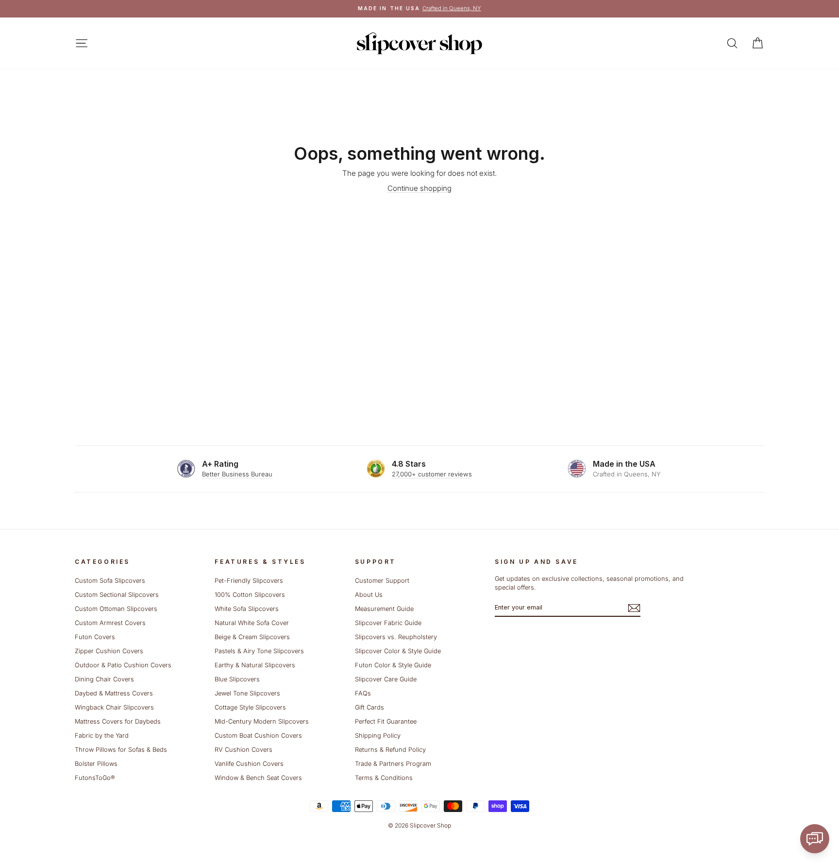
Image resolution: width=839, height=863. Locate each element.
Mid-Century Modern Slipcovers (262, 721)
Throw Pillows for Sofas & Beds (121, 749)
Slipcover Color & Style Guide (398, 651)
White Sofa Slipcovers (247, 608)
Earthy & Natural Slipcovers (255, 665)
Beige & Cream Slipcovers (252, 637)
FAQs (363, 693)
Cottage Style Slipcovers (250, 707)
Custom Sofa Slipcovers (110, 580)
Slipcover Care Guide (386, 679)
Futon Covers (95, 637)
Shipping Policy (378, 735)
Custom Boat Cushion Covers (258, 735)
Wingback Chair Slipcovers (114, 707)
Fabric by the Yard (102, 735)
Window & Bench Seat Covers (258, 777)
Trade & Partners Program (393, 763)
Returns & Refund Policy (390, 749)
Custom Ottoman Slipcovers (116, 608)
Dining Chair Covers (104, 679)
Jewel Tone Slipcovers (247, 693)
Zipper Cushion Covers (109, 651)
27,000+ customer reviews (432, 474)
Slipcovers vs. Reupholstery (396, 637)
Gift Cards (369, 707)
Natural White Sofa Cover (252, 622)
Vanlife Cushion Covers (249, 763)
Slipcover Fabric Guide (388, 622)
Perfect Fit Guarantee (386, 721)
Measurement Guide (384, 608)
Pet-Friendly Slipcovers (249, 580)
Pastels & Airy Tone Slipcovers (259, 651)
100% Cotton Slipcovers (250, 594)
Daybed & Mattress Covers (114, 693)
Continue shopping (419, 188)
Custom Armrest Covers (110, 622)
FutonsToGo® (95, 777)
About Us (369, 594)
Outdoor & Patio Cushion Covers (123, 665)
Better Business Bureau (237, 474)
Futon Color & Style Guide (393, 665)
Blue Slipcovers (237, 679)
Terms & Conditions (384, 777)
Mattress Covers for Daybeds (118, 721)
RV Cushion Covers (243, 749)
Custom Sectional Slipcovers (117, 594)
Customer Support (382, 580)
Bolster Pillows (96, 763)
